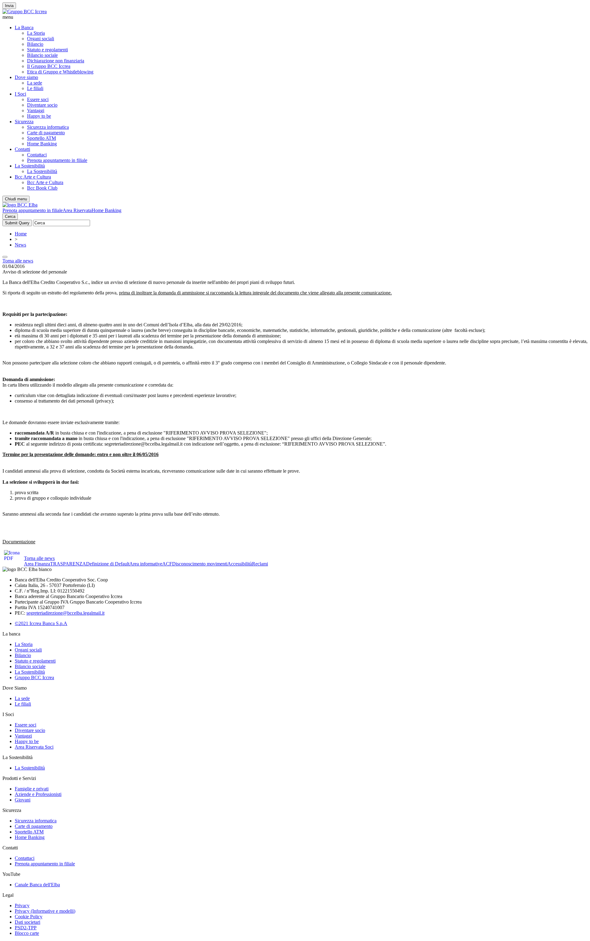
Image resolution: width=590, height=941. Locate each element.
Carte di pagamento (46, 132)
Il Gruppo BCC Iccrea (48, 66)
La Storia (36, 33)
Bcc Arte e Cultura (33, 176)
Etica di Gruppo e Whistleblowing (60, 71)
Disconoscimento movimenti (199, 563)
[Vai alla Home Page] (19, 204)
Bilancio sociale (42, 55)
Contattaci (37, 154)
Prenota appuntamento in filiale (57, 160)
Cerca (10, 216)
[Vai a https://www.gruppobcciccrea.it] (24, 11)
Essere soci (38, 99)
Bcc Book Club (42, 188)
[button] (295, 17)
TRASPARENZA (68, 563)
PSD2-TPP (26, 927)
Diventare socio (42, 105)
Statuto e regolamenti (47, 49)
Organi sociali (40, 38)
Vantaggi (35, 110)
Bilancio (35, 44)
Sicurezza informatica (48, 127)
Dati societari (27, 922)
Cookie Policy (28, 916)
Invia (9, 5)
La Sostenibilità (30, 165)
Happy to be (39, 116)
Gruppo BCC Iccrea (34, 677)
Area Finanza (37, 563)
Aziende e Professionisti (38, 794)
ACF (167, 563)
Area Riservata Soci (34, 747)
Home (21, 233)
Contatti (22, 149)
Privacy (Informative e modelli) (45, 911)
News (20, 244)
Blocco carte (27, 933)
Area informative (145, 563)
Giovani (22, 799)
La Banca (24, 27)
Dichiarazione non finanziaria (55, 60)
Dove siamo (26, 77)
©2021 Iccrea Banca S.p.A (41, 623)
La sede (34, 82)
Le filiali (35, 88)
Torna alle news (17, 260)
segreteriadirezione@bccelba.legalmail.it (65, 613)
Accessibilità (239, 563)
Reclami (260, 563)
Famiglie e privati (32, 788)
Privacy (22, 905)
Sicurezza (24, 121)
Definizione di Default (107, 563)
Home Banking (42, 143)
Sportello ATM (41, 138)
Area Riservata (77, 210)
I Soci (20, 93)
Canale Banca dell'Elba (37, 884)
